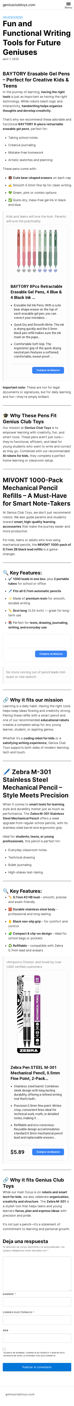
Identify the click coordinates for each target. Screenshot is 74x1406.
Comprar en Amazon (48, 370)
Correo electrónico (18, 1312)
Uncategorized (13, 17)
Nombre (9, 1294)
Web (5, 1330)
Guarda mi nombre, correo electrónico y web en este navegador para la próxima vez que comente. (34, 1354)
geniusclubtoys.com (19, 5)
